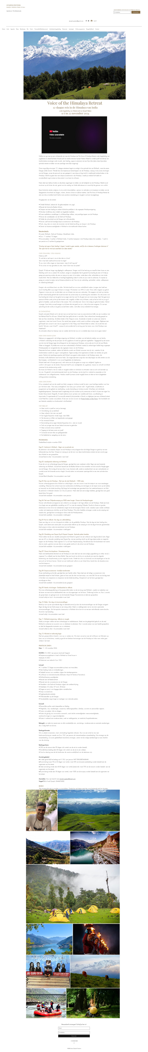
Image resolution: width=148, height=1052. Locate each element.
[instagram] (88, 21)
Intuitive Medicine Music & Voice (16, 7)
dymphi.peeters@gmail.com (76, 21)
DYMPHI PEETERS (14, 5)
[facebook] (86, 21)
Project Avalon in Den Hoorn (89, 399)
